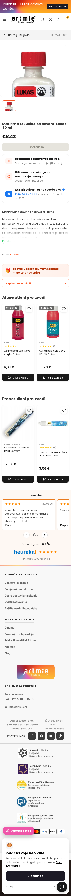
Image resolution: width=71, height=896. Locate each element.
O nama (9, 627)
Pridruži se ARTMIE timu (20, 640)
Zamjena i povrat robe (19, 589)
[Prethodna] (26, 535)
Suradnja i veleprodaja (19, 634)
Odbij (9, 886)
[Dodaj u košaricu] (18, 378)
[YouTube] (51, 736)
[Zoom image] (33, 96)
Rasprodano (35, 146)
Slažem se (35, 876)
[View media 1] (9, 105)
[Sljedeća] (45, 535)
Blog (7, 653)
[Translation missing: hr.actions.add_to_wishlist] (29, 309)
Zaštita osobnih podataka (21, 608)
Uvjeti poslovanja (16, 602)
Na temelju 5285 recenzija (35, 558)
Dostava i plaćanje (16, 582)
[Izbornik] (4, 19)
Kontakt (10, 646)
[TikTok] (60, 736)
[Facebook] (32, 736)
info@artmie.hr (18, 706)
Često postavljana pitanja (21, 595)
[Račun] (50, 19)
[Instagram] (41, 736)
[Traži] (42, 19)
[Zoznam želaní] (58, 19)
